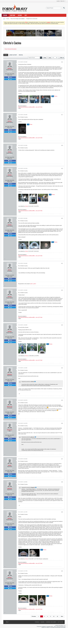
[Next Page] (56, 58)
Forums (5, 15)
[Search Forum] (64, 8)
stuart (9, 465)
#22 (62, 290)
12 (53, 616)
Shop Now (12, 15)
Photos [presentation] (21, 54)
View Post (35, 381)
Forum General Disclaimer (11, 49)
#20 (62, 218)
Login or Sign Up (60, 1)
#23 (62, 325)
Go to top (60, 622)
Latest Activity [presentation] (13, 54)
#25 (62, 400)
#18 (62, 145)
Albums (20, 15)
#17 (62, 114)
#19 (62, 168)
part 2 (34, 283)
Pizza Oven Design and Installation (18, 18)
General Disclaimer (51, 622)
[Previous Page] (52, 58)
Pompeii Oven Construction (31, 18)
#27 (62, 458)
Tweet (10, 79)
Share (10, 77)
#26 (62, 423)
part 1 (31, 283)
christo (10, 68)
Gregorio (9, 429)
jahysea (9, 374)
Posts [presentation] (5, 54)
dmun (9, 269)
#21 (62, 263)
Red (7, 622)
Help (26, 15)
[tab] (5, 55)
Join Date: (7, 73)
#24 (62, 367)
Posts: (8, 75)
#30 (62, 571)
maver (9, 152)
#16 (62, 62)
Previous (34, 616)
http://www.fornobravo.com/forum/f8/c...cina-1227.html (30, 107)
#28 (62, 482)
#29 (62, 512)
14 (57, 616)
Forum (7, 18)
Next (62, 616)
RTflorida (9, 406)
